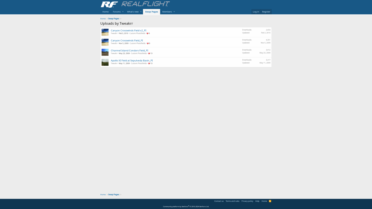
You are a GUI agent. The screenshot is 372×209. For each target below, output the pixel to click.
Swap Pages (151, 11)
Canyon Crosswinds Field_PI (127, 40)
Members (167, 11)
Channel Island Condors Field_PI (129, 50)
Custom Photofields (137, 33)
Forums (117, 11)
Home (105, 11)
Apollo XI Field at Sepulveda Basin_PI (132, 60)
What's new (133, 11)
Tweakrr (114, 33)
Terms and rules (232, 201)
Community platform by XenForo (186, 206)
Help (257, 201)
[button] (123, 11)
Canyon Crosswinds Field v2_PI (128, 30)
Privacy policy (247, 201)
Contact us (219, 201)
